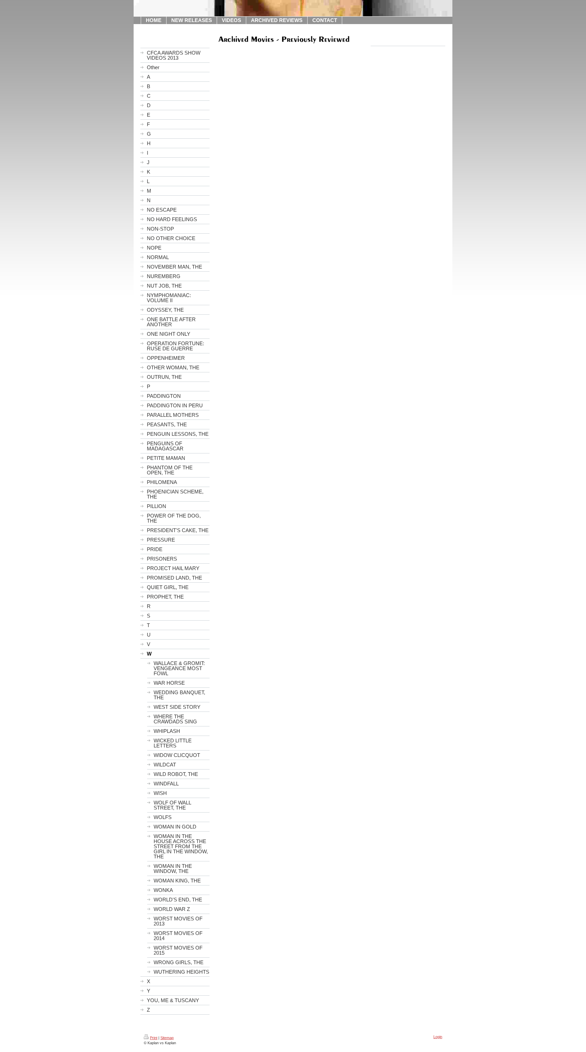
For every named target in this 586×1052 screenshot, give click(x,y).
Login (437, 1037)
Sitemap (167, 1038)
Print (153, 1038)
